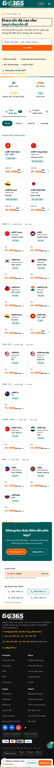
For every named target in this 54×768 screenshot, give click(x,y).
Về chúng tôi (7, 694)
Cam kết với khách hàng (37, 716)
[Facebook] (5, 727)
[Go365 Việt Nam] (13, 4)
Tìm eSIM (27, 48)
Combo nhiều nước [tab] (39, 111)
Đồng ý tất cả (45, 763)
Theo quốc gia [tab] (15, 111)
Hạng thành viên (34, 677)
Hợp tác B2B (7, 710)
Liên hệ (30, 682)
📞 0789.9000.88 (15, 598)
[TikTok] (25, 727)
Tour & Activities (8, 660)
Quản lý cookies (10, 753)
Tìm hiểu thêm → (8, 764)
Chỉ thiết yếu (31, 763)
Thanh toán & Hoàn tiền (36, 705)
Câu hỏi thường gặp (35, 671)
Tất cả (7, 123)
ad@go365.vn (38, 552)
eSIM (4, 671)
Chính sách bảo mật (35, 699)
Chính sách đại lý (8, 716)
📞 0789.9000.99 (38, 598)
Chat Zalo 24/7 (16, 552)
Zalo (11, 727)
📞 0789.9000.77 (38, 591)
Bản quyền (32, 721)
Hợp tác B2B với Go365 (11, 721)
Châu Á (19, 123)
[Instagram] (18, 727)
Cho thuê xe (6, 682)
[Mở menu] (49, 4)
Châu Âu (31, 123)
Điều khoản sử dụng (35, 694)
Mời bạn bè (6, 705)
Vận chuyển (6, 666)
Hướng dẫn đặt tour (35, 666)
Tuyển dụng (6, 699)
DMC (4, 677)
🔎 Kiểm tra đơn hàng (36, 660)
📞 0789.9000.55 (15, 591)
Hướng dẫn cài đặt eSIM (15, 70)
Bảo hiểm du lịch (34, 710)
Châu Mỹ (44, 123)
